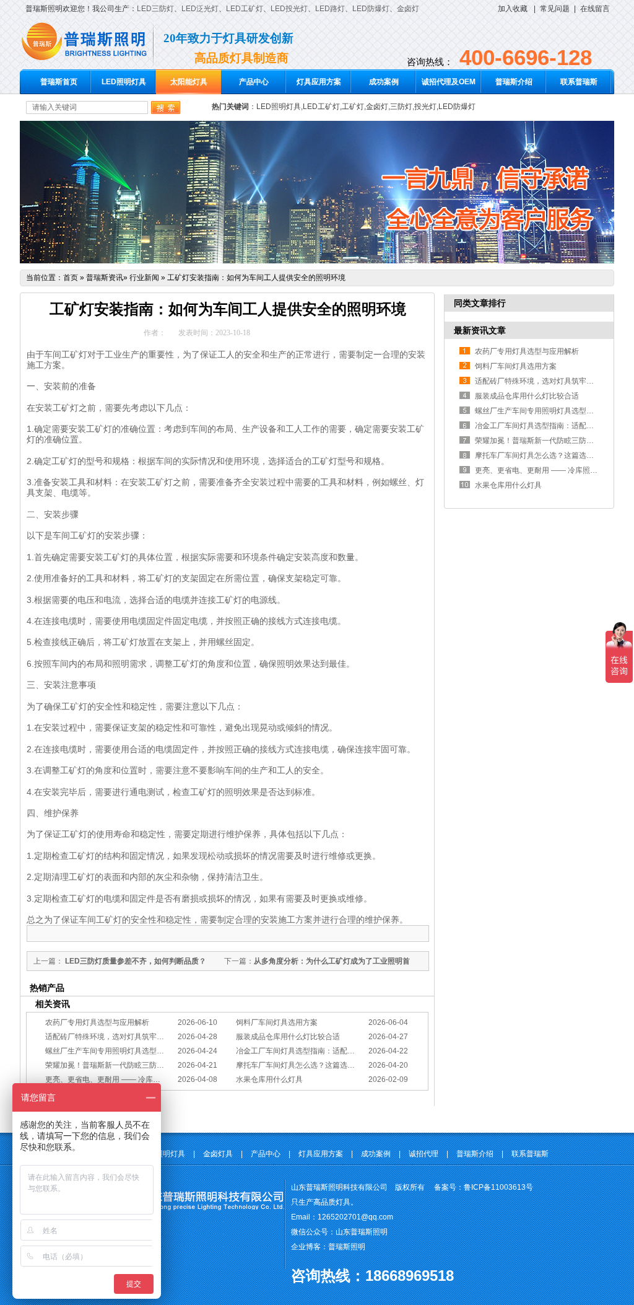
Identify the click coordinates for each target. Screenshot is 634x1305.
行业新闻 (144, 277)
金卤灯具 (218, 1153)
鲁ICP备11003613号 (498, 1187)
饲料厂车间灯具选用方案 (277, 1022)
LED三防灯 (155, 8)
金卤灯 (408, 8)
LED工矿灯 (244, 8)
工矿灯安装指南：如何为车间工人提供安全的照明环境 (256, 277)
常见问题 (555, 8)
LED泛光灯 (200, 8)
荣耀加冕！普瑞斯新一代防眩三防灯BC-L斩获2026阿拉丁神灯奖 (151, 1065)
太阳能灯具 (188, 81)
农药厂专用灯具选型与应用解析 (97, 1022)
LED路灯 (330, 8)
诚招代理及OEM (449, 81)
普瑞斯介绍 (513, 81)
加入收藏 (513, 8)
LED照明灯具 (124, 81)
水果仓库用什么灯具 (269, 1079)
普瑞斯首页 (58, 81)
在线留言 (595, 8)
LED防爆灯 (370, 8)
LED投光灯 (289, 8)
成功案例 (384, 81)
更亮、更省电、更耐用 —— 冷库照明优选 (114, 1079)
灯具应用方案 (319, 81)
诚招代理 (423, 1153)
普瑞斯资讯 (104, 277)
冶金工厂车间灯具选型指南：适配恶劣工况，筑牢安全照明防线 (340, 1051)
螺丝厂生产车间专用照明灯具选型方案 (108, 1051)
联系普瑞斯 (578, 81)
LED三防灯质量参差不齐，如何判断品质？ (134, 961)
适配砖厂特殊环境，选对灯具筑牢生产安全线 (119, 1036)
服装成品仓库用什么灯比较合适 (288, 1036)
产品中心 (254, 81)
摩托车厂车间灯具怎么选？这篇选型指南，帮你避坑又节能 (332, 1065)
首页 (70, 277)
